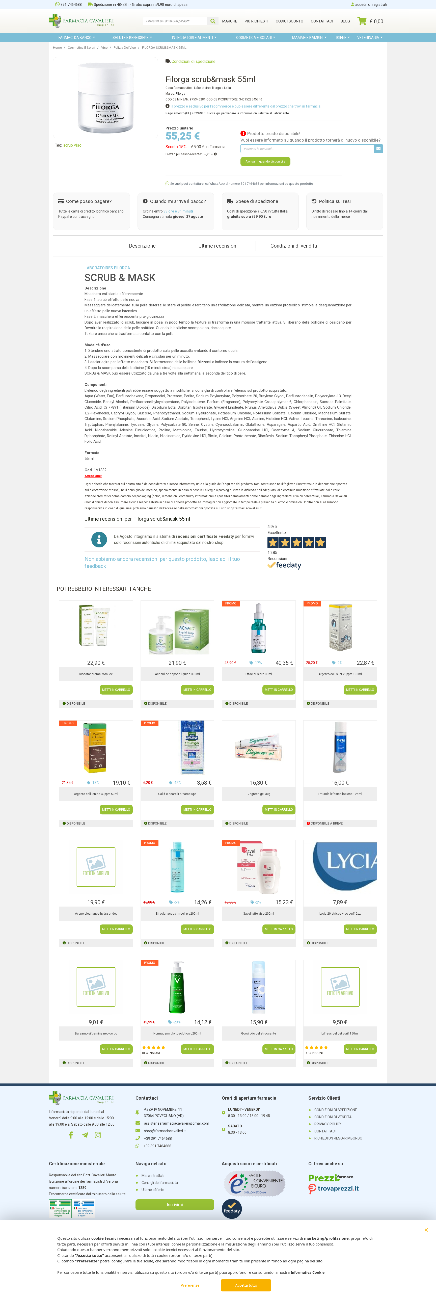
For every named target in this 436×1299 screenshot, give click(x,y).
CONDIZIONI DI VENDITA (333, 1117)
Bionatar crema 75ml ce (96, 674)
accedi (360, 4)
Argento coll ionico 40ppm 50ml (96, 794)
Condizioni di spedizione (193, 61)
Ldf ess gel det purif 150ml (340, 1033)
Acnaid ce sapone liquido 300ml (177, 674)
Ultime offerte (153, 1190)
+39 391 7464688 (158, 1138)
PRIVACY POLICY (327, 1124)
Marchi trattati (153, 1176)
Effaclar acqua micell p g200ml (177, 913)
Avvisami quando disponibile (265, 161)
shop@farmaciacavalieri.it (165, 1131)
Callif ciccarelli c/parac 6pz (177, 794)
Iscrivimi (175, 1204)
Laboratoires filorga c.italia (212, 88)
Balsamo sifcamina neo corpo (96, 1033)
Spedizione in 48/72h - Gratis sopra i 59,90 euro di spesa (140, 4)
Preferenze (190, 1285)
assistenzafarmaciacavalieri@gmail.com (176, 1123)
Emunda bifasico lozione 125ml (340, 794)
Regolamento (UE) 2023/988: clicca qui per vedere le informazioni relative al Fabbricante (227, 113)
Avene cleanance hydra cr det (96, 913)
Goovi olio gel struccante (258, 1033)
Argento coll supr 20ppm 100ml (340, 674)
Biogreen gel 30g (258, 794)
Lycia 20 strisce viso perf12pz (340, 913)
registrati (379, 4)
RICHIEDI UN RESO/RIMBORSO (338, 1138)
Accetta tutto (246, 1285)
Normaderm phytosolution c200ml (177, 1033)
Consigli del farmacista (160, 1183)
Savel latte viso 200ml (258, 913)
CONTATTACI (325, 1131)
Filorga (180, 93)
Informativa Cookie (307, 1272)
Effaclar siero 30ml (259, 674)
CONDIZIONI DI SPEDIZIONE (335, 1110)
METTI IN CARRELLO (116, 690)
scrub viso (72, 145)
